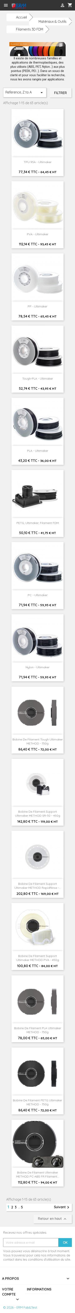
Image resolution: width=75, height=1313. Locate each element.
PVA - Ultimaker (37, 234)
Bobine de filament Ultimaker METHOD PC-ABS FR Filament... (37, 1175)
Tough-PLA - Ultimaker (37, 378)
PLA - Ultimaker (37, 451)
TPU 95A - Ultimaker (37, 162)
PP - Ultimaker (37, 306)
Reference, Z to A (24, 92)
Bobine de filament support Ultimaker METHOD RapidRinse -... (37, 886)
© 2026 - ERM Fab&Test (20, 1307)
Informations (39, 1289)
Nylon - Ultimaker (37, 667)
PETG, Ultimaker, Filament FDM (37, 523)
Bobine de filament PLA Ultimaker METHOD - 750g (37, 1030)
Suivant (62, 1207)
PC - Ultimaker (38, 595)
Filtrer (60, 93)
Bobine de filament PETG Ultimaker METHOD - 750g (37, 1102)
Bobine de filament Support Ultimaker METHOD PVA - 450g (37, 958)
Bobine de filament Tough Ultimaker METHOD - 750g (37, 742)
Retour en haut (53, 1218)
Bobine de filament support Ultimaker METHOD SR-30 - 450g (37, 814)
